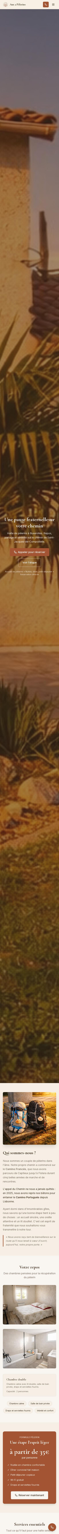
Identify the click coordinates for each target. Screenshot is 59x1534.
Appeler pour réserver (31, 552)
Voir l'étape (29, 562)
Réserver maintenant (31, 1495)
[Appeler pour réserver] (46, 4)
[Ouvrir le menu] (53, 4)
